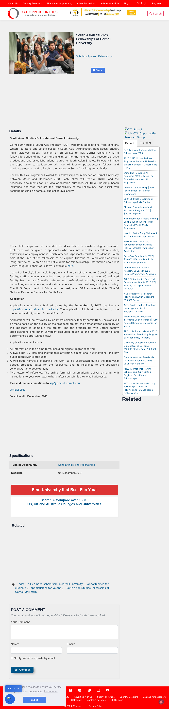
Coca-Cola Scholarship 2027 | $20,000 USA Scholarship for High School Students (139, 259)
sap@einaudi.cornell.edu (65, 383)
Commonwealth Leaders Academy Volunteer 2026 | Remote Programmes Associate (140, 270)
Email (71, 644)
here (70, 266)
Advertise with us (86, 3)
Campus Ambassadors (154, 697)
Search (157, 13)
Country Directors (32, 3)
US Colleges (76, 700)
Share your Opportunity (59, 3)
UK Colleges (117, 700)
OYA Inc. (76, 706)
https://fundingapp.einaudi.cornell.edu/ (34, 309)
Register (156, 3)
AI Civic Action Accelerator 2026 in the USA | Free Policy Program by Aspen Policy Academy (140, 334)
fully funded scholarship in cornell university (55, 584)
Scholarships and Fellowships (94, 56)
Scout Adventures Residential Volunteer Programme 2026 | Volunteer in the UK (139, 360)
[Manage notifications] (161, 701)
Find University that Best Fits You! (64, 489)
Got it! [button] (34, 700)
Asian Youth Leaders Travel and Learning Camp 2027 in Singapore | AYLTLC (140, 308)
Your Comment (20, 622)
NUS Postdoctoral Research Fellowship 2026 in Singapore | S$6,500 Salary (139, 296)
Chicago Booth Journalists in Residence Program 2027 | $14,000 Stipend (138, 210)
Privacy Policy (96, 706)
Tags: (21, 584)
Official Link (17, 389)
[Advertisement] (64, 105)
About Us (13, 3)
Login (144, 3)
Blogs (127, 3)
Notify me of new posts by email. (34, 658)
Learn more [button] (50, 691)
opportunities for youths (46, 587)
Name (15, 644)
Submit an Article (110, 3)
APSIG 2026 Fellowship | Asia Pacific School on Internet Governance (139, 190)
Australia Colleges (96, 700)
